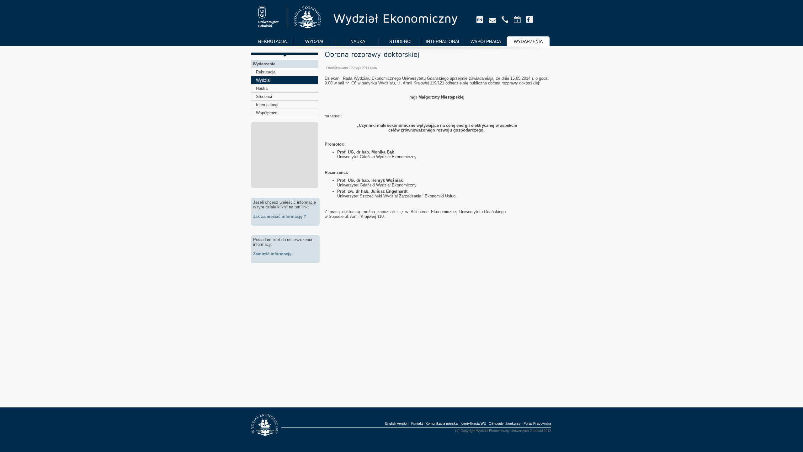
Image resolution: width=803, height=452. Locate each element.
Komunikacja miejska (442, 423)
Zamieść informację (272, 253)
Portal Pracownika (537, 423)
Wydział (263, 80)
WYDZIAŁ (315, 41)
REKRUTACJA (272, 41)
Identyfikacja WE (473, 423)
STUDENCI (400, 41)
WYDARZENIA (528, 41)
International (267, 104)
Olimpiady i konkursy (505, 423)
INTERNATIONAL (443, 41)
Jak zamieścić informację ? (279, 216)
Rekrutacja (265, 72)
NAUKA (357, 41)
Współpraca (266, 112)
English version (396, 423)
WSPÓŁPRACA (486, 41)
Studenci (264, 96)
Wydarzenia (264, 64)
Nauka (262, 88)
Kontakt (417, 423)
